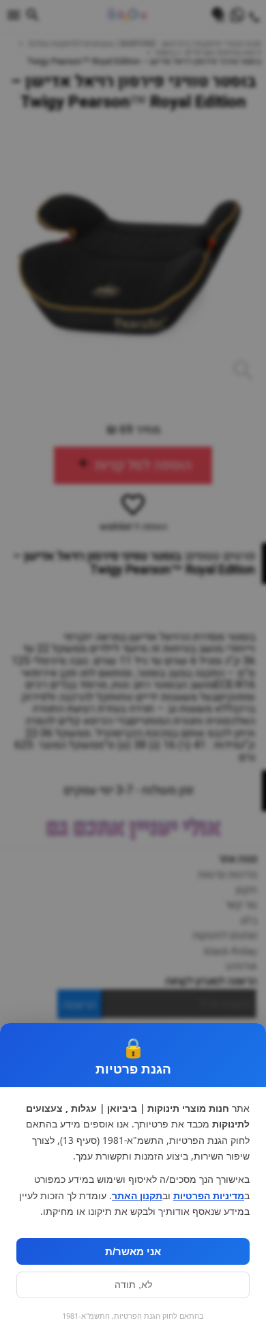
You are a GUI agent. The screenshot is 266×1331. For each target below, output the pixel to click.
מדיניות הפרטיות (208, 1196)
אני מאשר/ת (133, 1251)
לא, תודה (133, 1285)
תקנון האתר (137, 1196)
